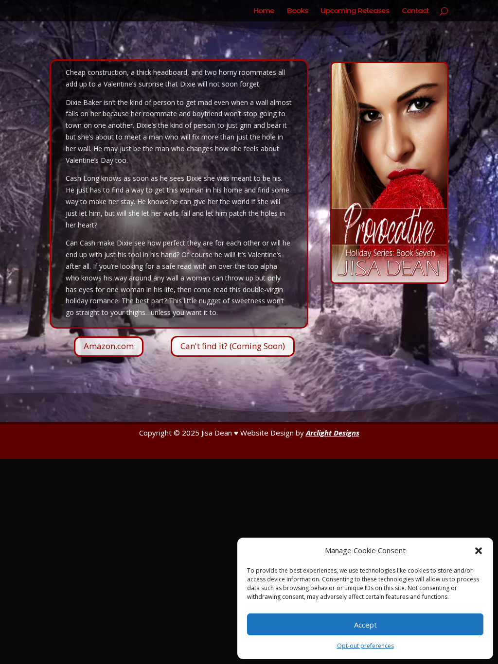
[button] (478, 551)
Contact (415, 11)
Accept (365, 624)
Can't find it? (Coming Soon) (232, 345)
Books (297, 11)
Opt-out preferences (365, 646)
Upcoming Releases (354, 11)
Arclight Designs (332, 432)
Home (263, 11)
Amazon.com (109, 345)
